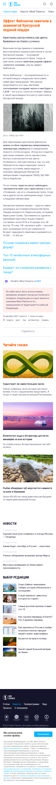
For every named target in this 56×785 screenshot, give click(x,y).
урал (18, 320)
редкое (10, 320)
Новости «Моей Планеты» (32, 11)
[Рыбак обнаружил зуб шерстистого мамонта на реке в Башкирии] (28, 468)
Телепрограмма (31, 704)
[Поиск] (44, 4)
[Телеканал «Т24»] (46, 717)
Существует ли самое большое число (23, 383)
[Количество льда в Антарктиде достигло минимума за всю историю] (28, 416)
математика (33, 320)
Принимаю (43, 734)
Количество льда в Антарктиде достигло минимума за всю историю (26, 437)
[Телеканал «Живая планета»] (16, 717)
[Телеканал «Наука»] (6, 717)
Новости (9, 523)
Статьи (6, 704)
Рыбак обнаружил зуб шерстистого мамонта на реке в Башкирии (27, 490)
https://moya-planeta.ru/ (13, 748)
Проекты (7, 708)
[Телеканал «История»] (36, 717)
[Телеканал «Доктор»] (26, 717)
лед (24, 320)
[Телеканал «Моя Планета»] (14, 4)
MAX (38, 281)
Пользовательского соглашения (17, 769)
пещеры (45, 320)
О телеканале (21, 708)
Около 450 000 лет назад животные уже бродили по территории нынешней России (27, 498)
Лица (44, 704)
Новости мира (10, 11)
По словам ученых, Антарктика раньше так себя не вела (26, 445)
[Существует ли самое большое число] (28, 364)
